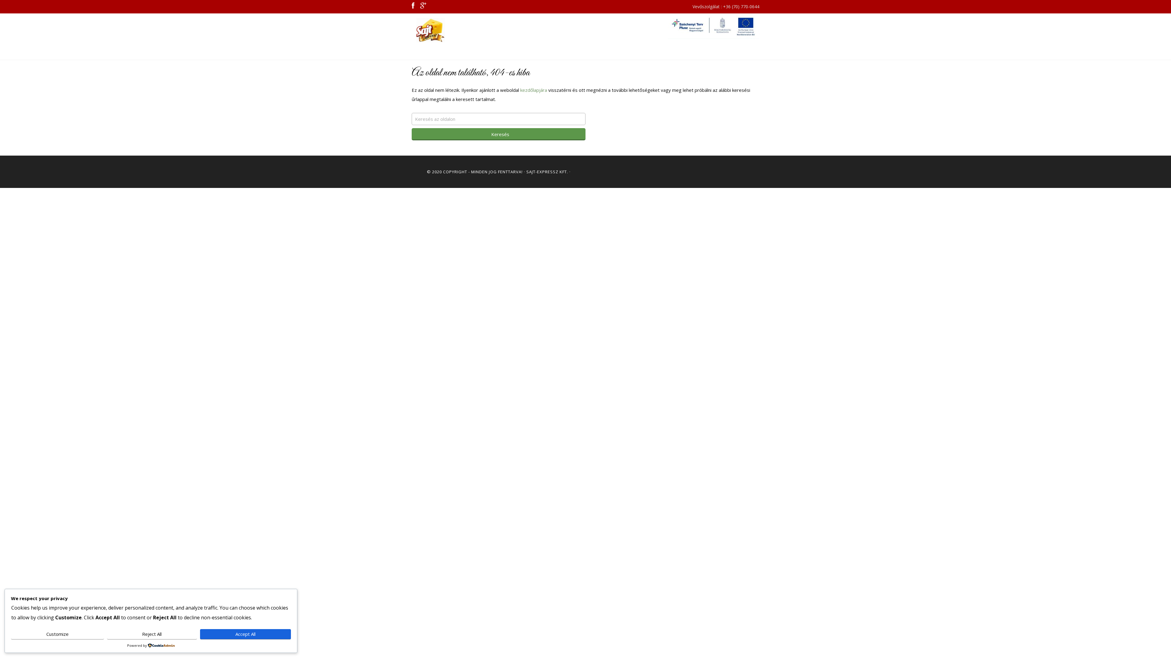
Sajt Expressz (466, 30)
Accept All (245, 634)
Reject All (152, 634)
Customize (57, 634)
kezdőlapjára (533, 90)
